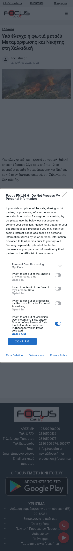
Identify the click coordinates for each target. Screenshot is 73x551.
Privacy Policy (58, 355)
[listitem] (36, 265)
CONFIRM (22, 341)
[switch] (58, 275)
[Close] (65, 196)
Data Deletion (14, 355)
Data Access (36, 355)
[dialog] (36, 275)
